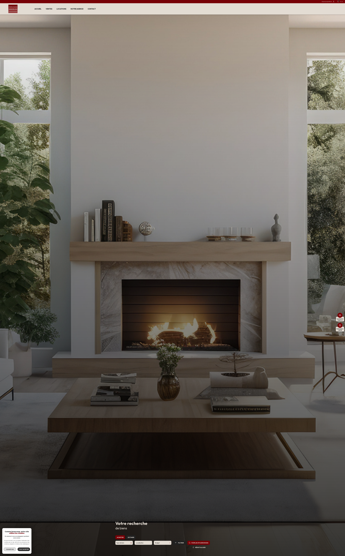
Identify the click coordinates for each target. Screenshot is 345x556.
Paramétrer (10, 549)
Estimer (131, 537)
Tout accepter (24, 549)
